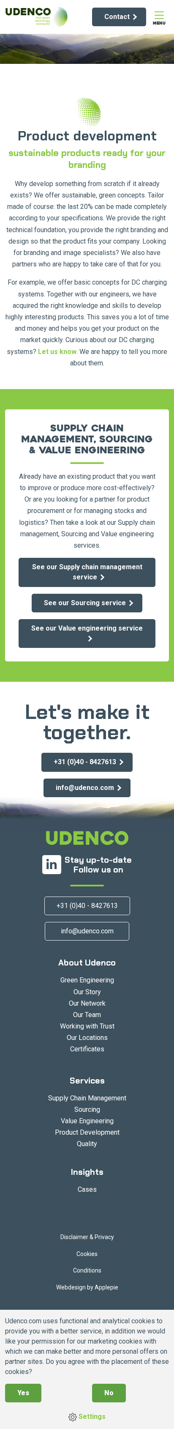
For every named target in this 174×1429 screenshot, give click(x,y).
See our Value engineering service (87, 628)
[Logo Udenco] (36, 17)
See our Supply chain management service (87, 572)
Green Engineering (87, 980)
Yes (23, 1393)
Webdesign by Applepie (87, 1287)
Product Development (87, 1132)
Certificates (87, 1049)
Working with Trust (87, 1026)
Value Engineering (87, 1121)
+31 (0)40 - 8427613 (85, 762)
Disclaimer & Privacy (87, 1237)
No (109, 1393)
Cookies (87, 1254)
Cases (87, 1189)
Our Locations (87, 1038)
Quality (87, 1144)
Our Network (87, 1003)
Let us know (57, 352)
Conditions (87, 1270)
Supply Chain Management (87, 1098)
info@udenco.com (85, 788)
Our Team (87, 1015)
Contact (117, 17)
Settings (91, 1417)
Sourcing (87, 1109)
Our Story (87, 992)
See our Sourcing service (85, 603)
